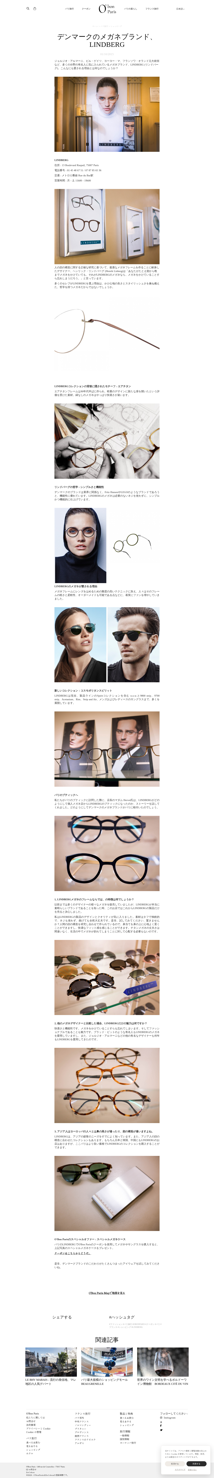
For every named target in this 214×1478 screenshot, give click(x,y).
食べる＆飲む (33, 1442)
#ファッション (115, 1324)
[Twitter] (162, 1430)
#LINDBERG (137, 1327)
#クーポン (149, 1324)
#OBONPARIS (138, 1324)
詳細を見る (192, 1469)
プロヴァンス (82, 1432)
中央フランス (82, 1421)
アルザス (79, 1443)
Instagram (170, 1417)
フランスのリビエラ (85, 1439)
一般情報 (124, 1435)
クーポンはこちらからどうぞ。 (72, 1253)
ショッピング (116, 26)
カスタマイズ (180, 1470)
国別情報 (124, 1439)
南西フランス (82, 1436)
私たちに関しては (35, 1417)
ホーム (95, 26)
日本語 (179, 9)
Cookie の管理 (33, 1432)
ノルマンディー (83, 1425)
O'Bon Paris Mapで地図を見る (107, 1293)
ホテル (29, 1453)
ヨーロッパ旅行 (128, 1442)
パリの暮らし (130, 9)
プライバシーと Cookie (38, 1428)
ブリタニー (80, 1428)
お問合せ (31, 1421)
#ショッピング (124, 1327)
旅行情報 (125, 1431)
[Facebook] (162, 1425)
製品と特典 (126, 1413)
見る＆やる (32, 1446)
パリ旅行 (69, 9)
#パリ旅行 (127, 1324)
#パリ (157, 1324)
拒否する (175, 1464)
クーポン (86, 9)
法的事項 (31, 1425)
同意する (196, 1464)
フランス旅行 (152, 9)
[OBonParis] (107, 9)
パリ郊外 (79, 1418)
